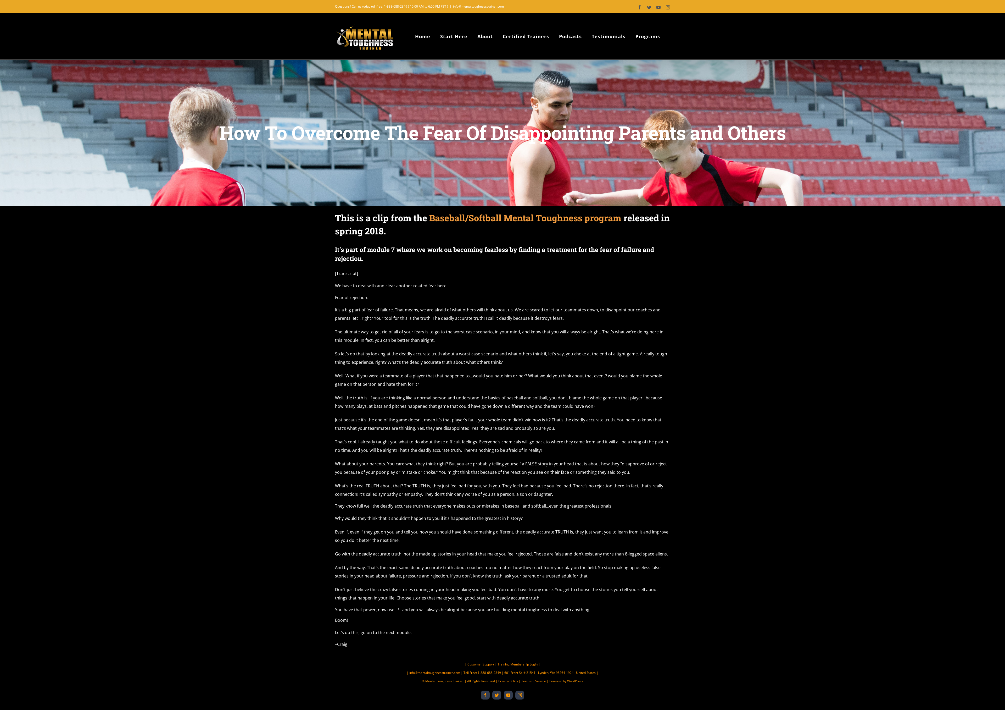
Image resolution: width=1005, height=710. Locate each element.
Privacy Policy (508, 681)
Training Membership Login (518, 664)
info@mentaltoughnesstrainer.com (478, 6)
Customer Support (480, 664)
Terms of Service (533, 681)
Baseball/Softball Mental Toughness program (525, 218)
